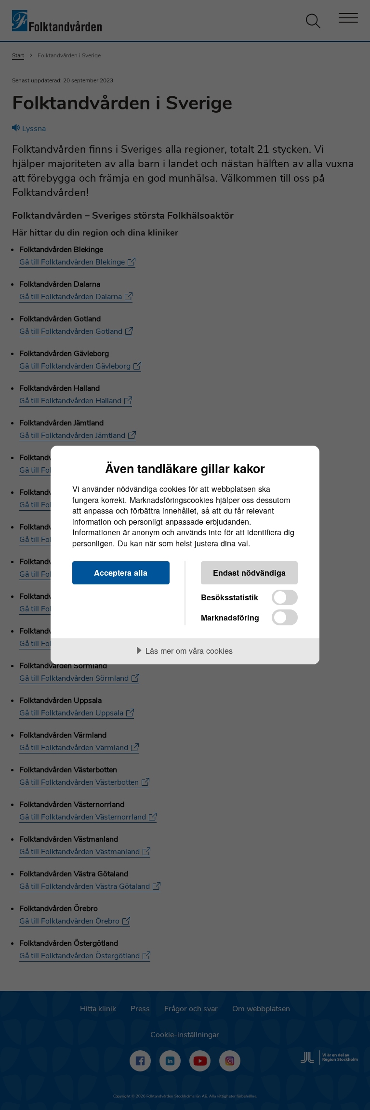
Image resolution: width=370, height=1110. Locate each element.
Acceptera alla (120, 572)
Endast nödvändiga (249, 572)
